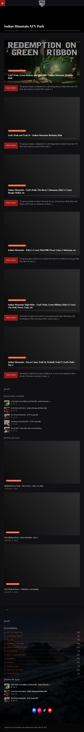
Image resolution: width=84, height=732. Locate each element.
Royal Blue (11, 659)
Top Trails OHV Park (15, 670)
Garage (10, 640)
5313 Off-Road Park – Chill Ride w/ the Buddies (21, 589)
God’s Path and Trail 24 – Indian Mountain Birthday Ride (35, 135)
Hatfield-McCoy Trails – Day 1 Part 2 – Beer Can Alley (23, 486)
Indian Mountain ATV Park (17, 70)
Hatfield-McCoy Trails (13, 480)
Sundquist (11, 662)
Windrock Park (13, 674)
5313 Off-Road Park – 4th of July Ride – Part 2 (21, 538)
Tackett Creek (12, 666)
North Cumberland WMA (16, 655)
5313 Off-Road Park (12, 532)
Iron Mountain (12, 651)
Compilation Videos (15, 636)
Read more (11, 88)
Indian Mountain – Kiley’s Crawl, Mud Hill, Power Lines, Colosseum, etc (42, 250)
